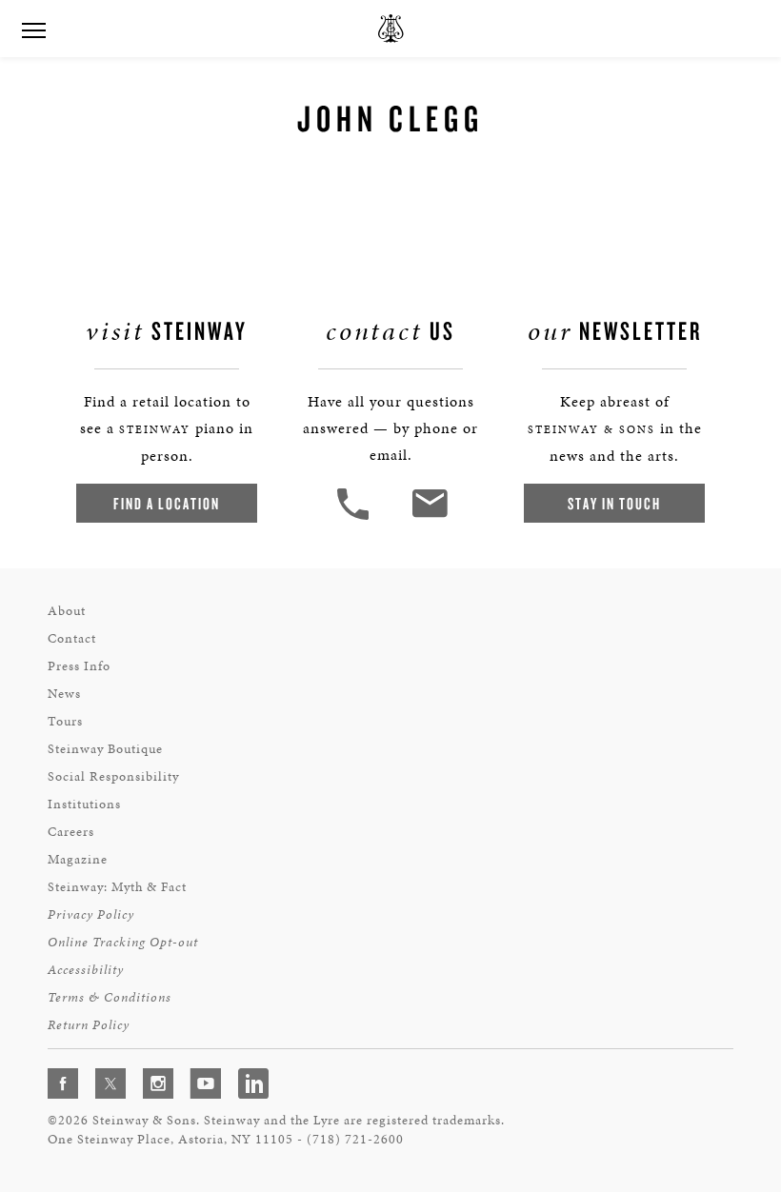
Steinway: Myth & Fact (117, 887)
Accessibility (86, 970)
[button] (355, 517)
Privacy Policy (91, 914)
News (64, 694)
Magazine (78, 859)
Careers (71, 832)
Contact (72, 638)
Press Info (79, 666)
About (67, 611)
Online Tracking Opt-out (123, 942)
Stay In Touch (614, 503)
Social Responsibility (113, 776)
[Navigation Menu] (33, 28)
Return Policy (89, 1025)
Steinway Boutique (105, 749)
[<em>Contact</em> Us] (429, 517)
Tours (65, 721)
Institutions (84, 804)
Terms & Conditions (109, 997)
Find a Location (166, 503)
